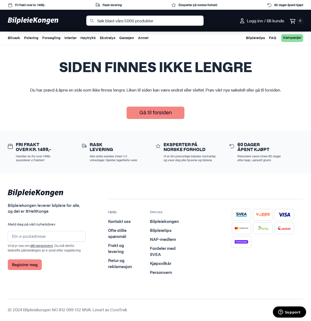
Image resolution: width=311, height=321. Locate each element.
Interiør (70, 38)
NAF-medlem (163, 240)
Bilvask (14, 38)
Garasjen (126, 38)
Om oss (156, 212)
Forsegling (51, 38)
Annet (143, 38)
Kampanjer (292, 38)
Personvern (161, 273)
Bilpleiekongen (164, 222)
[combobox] (145, 21)
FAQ (272, 38)
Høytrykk (88, 38)
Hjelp (112, 212)
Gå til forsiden (155, 112)
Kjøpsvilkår (160, 264)
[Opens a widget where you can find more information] (289, 312)
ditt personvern (41, 246)
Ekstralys (107, 38)
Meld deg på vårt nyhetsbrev (31, 224)
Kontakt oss (119, 222)
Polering (31, 38)
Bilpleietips (255, 38)
